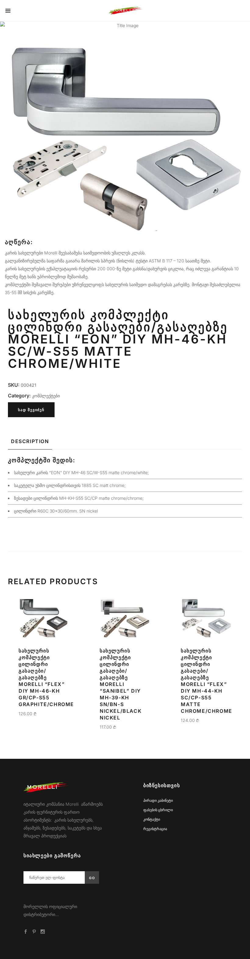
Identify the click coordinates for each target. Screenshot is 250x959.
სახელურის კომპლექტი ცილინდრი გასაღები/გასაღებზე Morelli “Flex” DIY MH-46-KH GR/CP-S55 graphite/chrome (46, 677)
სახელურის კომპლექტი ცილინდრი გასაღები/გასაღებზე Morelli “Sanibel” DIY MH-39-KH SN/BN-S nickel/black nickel (120, 684)
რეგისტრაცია (155, 828)
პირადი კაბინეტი (158, 800)
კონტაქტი (151, 819)
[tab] (30, 441)
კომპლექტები (46, 395)
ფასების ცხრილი (158, 810)
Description (30, 441)
